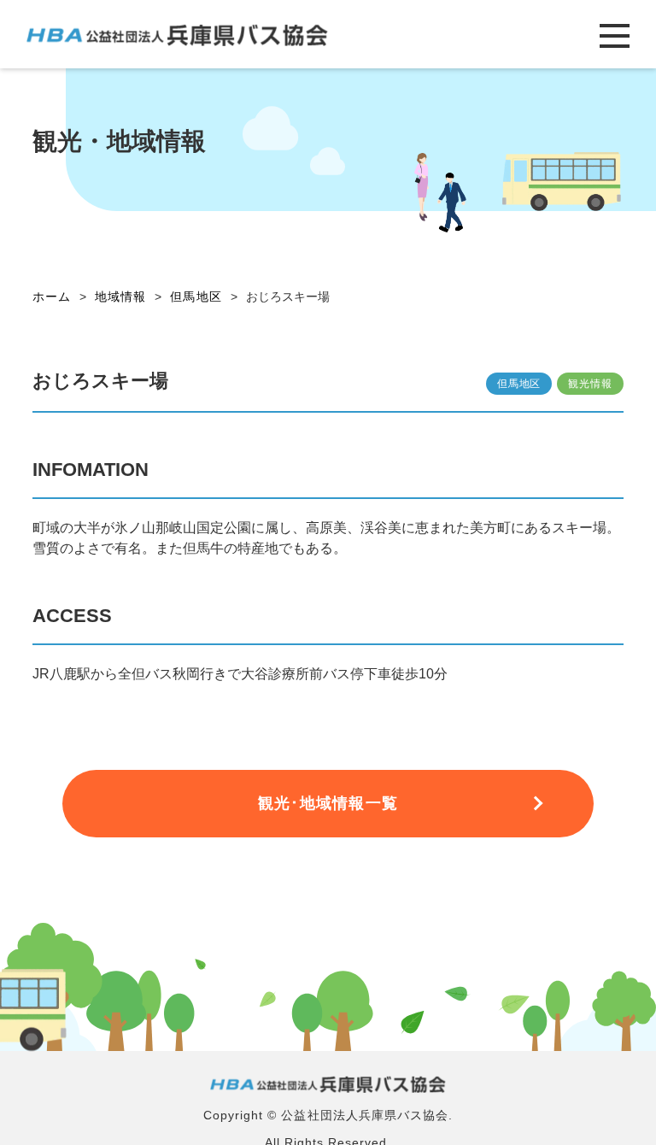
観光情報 (590, 384)
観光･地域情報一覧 (328, 803)
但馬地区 (519, 384)
